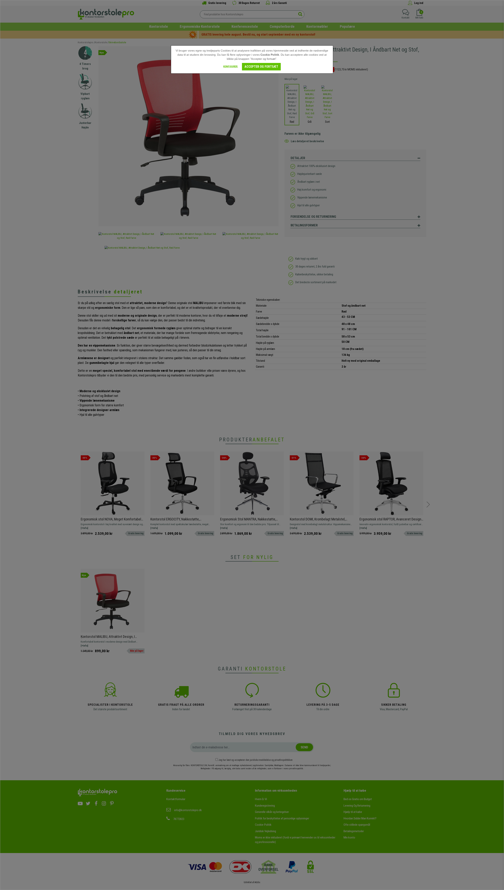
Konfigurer (230, 66)
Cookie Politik (269, 54)
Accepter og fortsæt (261, 66)
